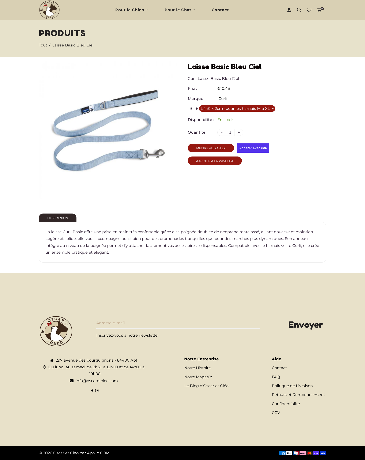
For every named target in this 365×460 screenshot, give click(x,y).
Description (57, 218)
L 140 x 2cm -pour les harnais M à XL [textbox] (235, 108)
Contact (279, 368)
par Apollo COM (94, 453)
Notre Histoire (197, 368)
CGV (276, 412)
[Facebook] (92, 390)
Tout (43, 45)
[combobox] (237, 108)
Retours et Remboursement (298, 394)
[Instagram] (96, 390)
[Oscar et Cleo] (49, 9)
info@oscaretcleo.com (97, 380)
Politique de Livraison (292, 386)
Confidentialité (286, 403)
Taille (193, 108)
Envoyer (305, 325)
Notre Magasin (198, 377)
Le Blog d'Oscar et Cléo (206, 386)
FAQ (276, 377)
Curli (222, 98)
